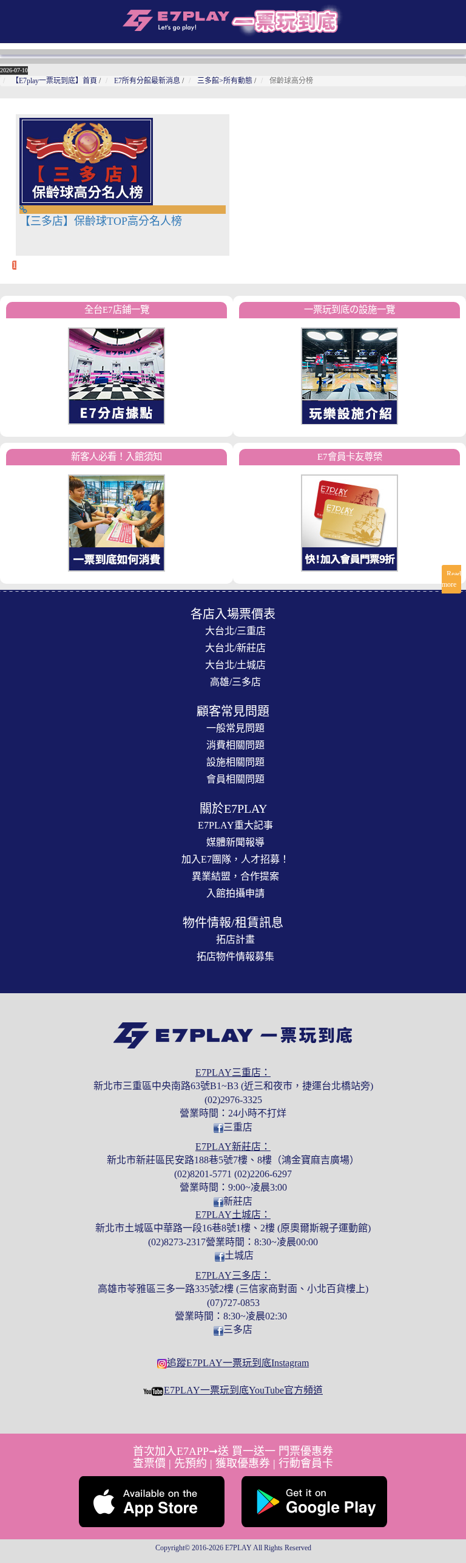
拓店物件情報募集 (235, 956)
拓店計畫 (235, 939)
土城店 (239, 1255)
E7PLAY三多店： (233, 1275)
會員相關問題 (235, 779)
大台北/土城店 (235, 665)
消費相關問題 (235, 745)
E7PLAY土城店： (233, 1214)
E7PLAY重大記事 (235, 825)
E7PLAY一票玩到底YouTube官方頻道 (243, 1390)
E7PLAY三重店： (233, 1072)
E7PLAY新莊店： (233, 1146)
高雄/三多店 (235, 682)
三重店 (237, 1127)
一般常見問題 (235, 728)
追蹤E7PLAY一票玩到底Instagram (238, 1363)
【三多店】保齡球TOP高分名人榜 (100, 221)
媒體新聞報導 (235, 842)
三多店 (237, 1329)
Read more (451, 579)
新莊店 (237, 1201)
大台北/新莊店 (235, 648)
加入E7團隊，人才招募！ (235, 859)
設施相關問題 (235, 762)
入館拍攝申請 (235, 893)
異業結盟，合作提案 (235, 876)
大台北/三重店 (235, 631)
